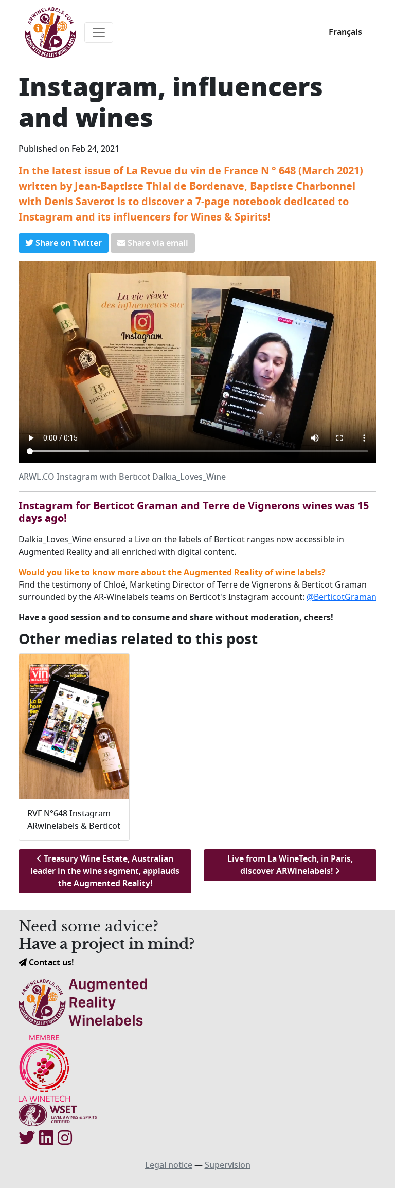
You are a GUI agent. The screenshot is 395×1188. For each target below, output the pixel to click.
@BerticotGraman (341, 596)
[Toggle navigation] (98, 32)
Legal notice (168, 1165)
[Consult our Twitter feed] (27, 1138)
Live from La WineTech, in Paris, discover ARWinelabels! (290, 865)
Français (345, 32)
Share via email (156, 243)
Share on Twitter (67, 243)
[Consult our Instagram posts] (65, 1138)
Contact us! (50, 963)
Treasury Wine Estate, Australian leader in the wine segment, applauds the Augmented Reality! (104, 871)
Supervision (227, 1165)
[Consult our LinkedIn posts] (46, 1138)
